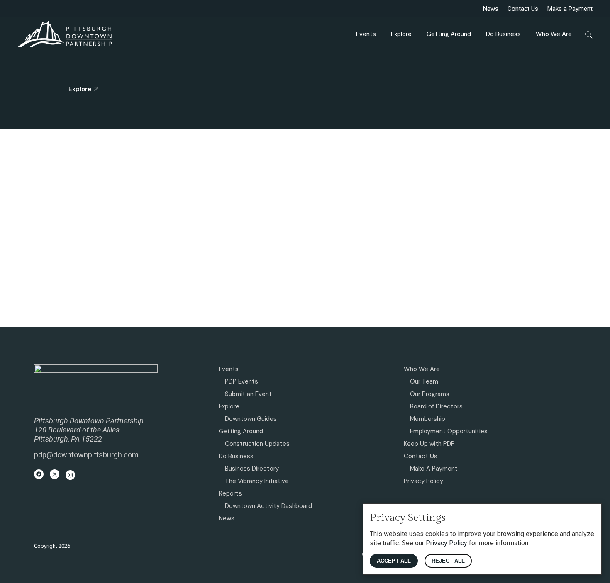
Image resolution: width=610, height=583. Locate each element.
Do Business (236, 456)
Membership (427, 419)
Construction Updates (257, 444)
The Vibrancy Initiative (257, 481)
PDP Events (241, 381)
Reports (230, 493)
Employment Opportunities (449, 431)
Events (229, 369)
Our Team (424, 381)
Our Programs (429, 394)
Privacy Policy (423, 481)
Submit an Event (248, 394)
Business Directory (252, 468)
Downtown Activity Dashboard (268, 506)
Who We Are (422, 369)
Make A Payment (434, 468)
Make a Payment (570, 8)
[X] (54, 474)
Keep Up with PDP (429, 444)
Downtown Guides (251, 419)
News (490, 8)
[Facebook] (39, 474)
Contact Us (523, 8)
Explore (229, 406)
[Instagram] (70, 475)
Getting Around (241, 431)
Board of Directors (436, 406)
